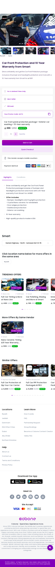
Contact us (6, 456)
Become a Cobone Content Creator (38, 431)
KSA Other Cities (8, 427)
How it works (29, 414)
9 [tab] (32, 395)
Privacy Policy (7, 465)
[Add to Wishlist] (50, 18)
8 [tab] (30, 395)
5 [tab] (30, 43)
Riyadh (2, 56)
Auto (10, 56)
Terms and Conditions (11, 460)
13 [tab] (43, 395)
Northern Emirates (9, 440)
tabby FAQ (28, 436)
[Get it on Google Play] (35, 481)
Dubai (4, 431)
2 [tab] (22, 43)
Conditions (21, 177)
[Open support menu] (50, 548)
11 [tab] (37, 395)
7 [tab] (35, 43)
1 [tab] (20, 43)
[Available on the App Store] (17, 481)
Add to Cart (27, 143)
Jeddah (5, 418)
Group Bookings (30, 427)
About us (5, 452)
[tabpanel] (27, 30)
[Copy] (49, 114)
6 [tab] (32, 43)
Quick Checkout (27, 149)
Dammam (6, 423)
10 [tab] (35, 395)
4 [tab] (27, 43)
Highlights (8, 177)
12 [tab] (40, 395)
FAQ (25, 418)
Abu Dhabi (6, 436)
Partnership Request (32, 423)
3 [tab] (25, 43)
